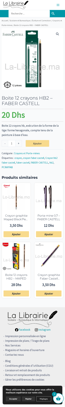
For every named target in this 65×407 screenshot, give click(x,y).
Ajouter (37, 143)
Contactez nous (14, 355)
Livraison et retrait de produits (23, 370)
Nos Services (12, 345)
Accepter (13, 399)
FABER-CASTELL (39, 162)
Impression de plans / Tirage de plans (27, 341)
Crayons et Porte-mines (27, 153)
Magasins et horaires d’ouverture (24, 350)
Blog (8, 361)
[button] (57, 34)
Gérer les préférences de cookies (24, 379)
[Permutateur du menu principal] (58, 5)
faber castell (23, 162)
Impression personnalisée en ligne (25, 336)
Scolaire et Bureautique (20, 20)
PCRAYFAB (7, 167)
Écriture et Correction (41, 20)
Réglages (44, 399)
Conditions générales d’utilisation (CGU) (29, 365)
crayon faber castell (33, 158)
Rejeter (28, 399)
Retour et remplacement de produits (27, 375)
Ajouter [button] (16, 234)
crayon (18, 158)
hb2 (52, 162)
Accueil (5, 20)
